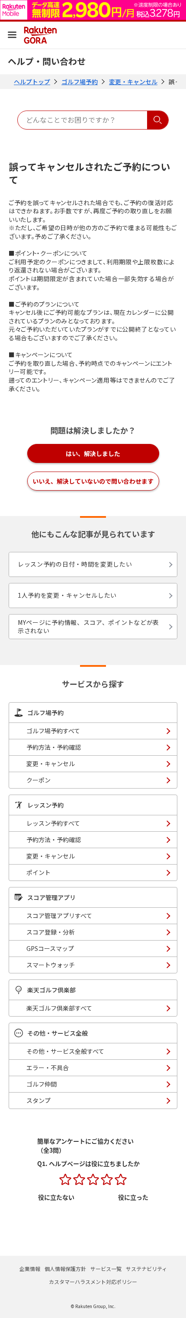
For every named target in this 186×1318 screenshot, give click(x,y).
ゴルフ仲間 (41, 1084)
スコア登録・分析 (50, 932)
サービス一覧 (106, 1268)
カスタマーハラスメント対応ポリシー (93, 1281)
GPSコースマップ (50, 948)
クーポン (38, 780)
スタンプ (38, 1100)
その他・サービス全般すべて (65, 1051)
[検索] (157, 120)
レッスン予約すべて (53, 823)
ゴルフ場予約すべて (53, 730)
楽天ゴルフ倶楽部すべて (59, 1008)
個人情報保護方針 (65, 1268)
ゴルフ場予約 (79, 82)
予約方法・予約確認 (53, 747)
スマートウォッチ (50, 964)
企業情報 (29, 1268)
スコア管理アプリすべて (59, 915)
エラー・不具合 (47, 1067)
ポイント (38, 872)
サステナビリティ (146, 1268)
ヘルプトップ (32, 82)
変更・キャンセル (133, 82)
